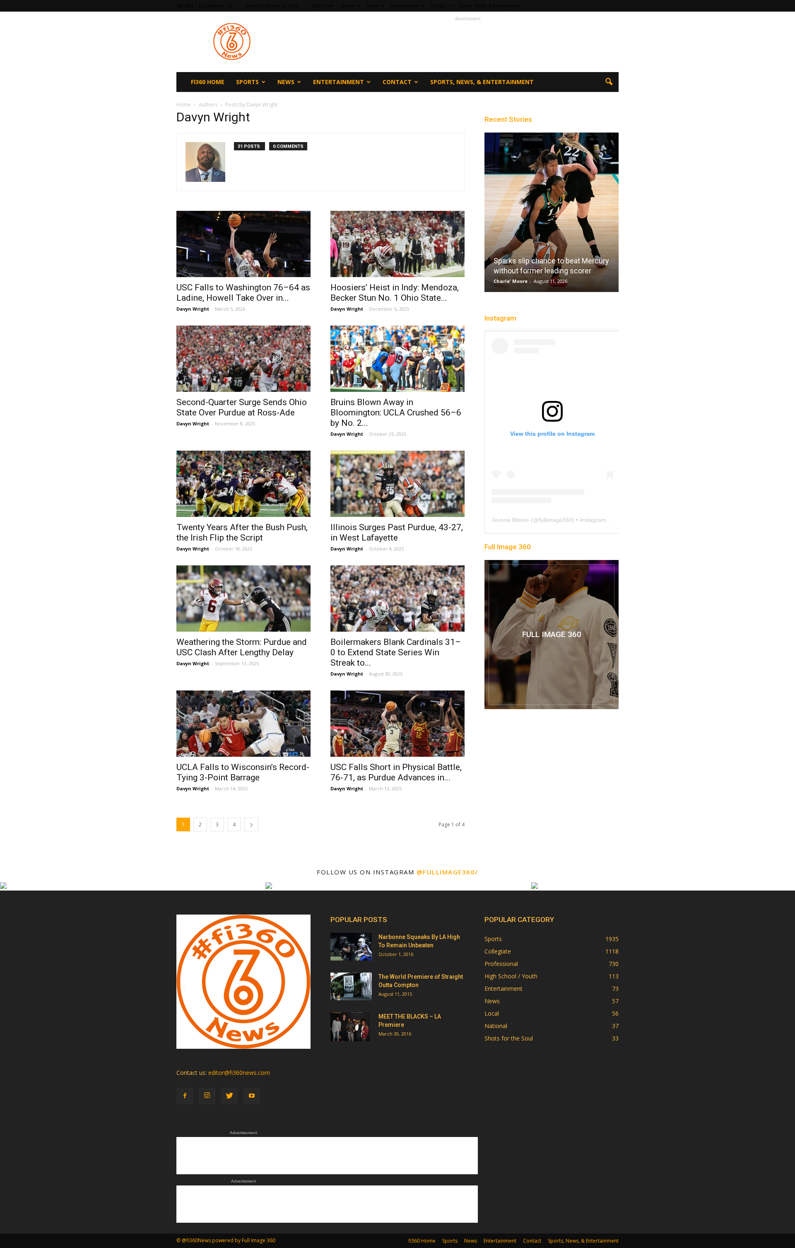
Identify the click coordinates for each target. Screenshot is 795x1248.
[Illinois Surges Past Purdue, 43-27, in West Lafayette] (397, 484)
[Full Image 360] (551, 634)
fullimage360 (555, 520)
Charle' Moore (511, 281)
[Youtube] (251, 1096)
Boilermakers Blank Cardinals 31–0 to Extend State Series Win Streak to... (395, 652)
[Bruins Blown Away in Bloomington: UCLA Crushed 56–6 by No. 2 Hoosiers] (397, 359)
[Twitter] (229, 1096)
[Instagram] (207, 1096)
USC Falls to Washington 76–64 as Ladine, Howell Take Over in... (243, 292)
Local (491, 1013)
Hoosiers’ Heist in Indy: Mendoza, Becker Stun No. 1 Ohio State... (394, 292)
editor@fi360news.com (239, 1073)
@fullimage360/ (447, 872)
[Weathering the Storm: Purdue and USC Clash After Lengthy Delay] (243, 598)
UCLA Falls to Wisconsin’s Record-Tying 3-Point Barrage (242, 772)
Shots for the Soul (508, 1038)
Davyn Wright (192, 309)
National (495, 1026)
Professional (501, 964)
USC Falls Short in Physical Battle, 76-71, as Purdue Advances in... (396, 772)
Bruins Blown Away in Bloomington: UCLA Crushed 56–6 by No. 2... (395, 412)
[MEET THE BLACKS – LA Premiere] (350, 1026)
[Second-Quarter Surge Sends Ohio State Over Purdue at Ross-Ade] (243, 359)
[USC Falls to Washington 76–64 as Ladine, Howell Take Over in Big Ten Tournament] (243, 244)
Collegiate (497, 951)
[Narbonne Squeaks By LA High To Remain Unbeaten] (351, 947)
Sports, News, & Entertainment (489, 5)
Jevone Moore (510, 520)
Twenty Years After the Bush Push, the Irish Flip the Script (242, 532)
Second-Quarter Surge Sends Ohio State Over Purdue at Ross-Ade (241, 407)
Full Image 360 (507, 547)
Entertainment (404, 5)
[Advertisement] (468, 41)
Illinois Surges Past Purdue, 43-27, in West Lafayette (396, 532)
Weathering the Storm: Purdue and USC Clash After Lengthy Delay (241, 647)
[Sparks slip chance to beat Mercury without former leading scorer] (551, 215)
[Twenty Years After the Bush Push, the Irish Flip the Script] (243, 484)
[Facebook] (184, 1096)
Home (183, 104)
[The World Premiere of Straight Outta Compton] (351, 986)
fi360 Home (322, 5)
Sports (347, 5)
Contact (438, 5)
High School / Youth (510, 976)
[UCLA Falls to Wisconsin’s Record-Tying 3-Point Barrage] (243, 723)
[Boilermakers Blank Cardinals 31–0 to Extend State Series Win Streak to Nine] (397, 598)
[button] (609, 82)
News (372, 5)
